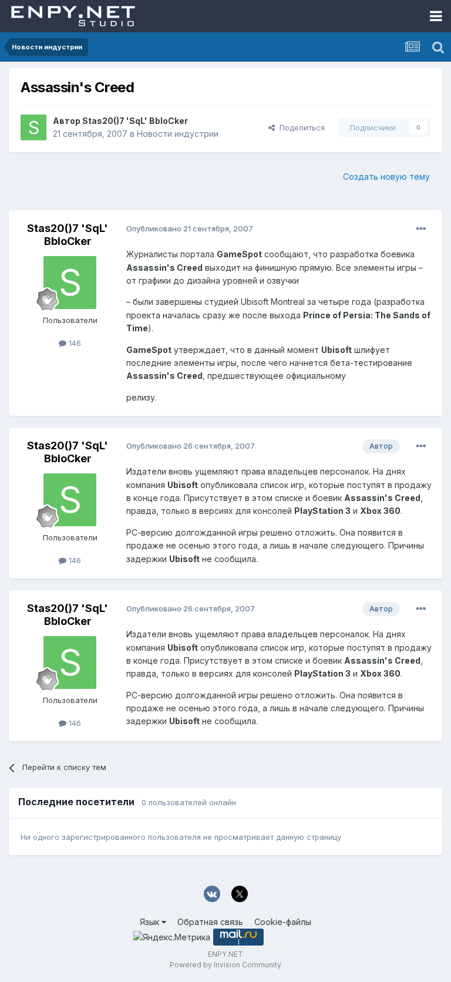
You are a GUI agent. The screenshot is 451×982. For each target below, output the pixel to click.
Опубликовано (189, 228)
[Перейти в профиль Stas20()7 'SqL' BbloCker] (33, 127)
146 (73, 343)
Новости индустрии (177, 134)
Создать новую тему (386, 176)
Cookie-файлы (282, 922)
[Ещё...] (421, 229)
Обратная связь (210, 922)
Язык (150, 922)
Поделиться (300, 127)
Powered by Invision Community (225, 964)
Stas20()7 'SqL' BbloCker (135, 121)
